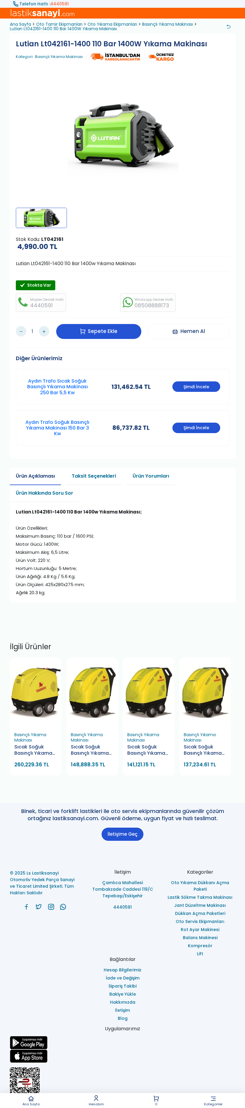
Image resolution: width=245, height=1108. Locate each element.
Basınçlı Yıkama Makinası (167, 24)
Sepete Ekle (102, 331)
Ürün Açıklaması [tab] (35, 476)
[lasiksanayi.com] (26, 906)
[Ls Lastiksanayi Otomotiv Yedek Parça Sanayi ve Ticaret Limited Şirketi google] (122, 1042)
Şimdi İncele (196, 387)
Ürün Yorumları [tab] (151, 476)
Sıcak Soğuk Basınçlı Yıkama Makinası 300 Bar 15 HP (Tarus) (34, 750)
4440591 (59, 3)
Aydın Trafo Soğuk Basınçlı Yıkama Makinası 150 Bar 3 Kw (57, 428)
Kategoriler (213, 1104)
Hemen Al (192, 331)
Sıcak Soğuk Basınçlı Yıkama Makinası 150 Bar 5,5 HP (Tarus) (203, 750)
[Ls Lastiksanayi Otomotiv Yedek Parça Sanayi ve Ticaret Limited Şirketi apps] (122, 1056)
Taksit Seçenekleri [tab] (94, 476)
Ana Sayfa (31, 1104)
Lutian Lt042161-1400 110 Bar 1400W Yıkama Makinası (63, 29)
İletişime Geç (122, 834)
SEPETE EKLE (38, 722)
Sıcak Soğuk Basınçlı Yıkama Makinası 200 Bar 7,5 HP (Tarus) (147, 750)
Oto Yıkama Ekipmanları (112, 24)
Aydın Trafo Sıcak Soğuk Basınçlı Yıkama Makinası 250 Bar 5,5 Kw (57, 387)
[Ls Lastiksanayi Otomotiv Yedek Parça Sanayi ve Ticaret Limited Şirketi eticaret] (122, 1085)
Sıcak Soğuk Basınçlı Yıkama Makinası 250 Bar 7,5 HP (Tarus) (91, 750)
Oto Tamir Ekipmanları (59, 24)
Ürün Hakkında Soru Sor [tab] (44, 493)
